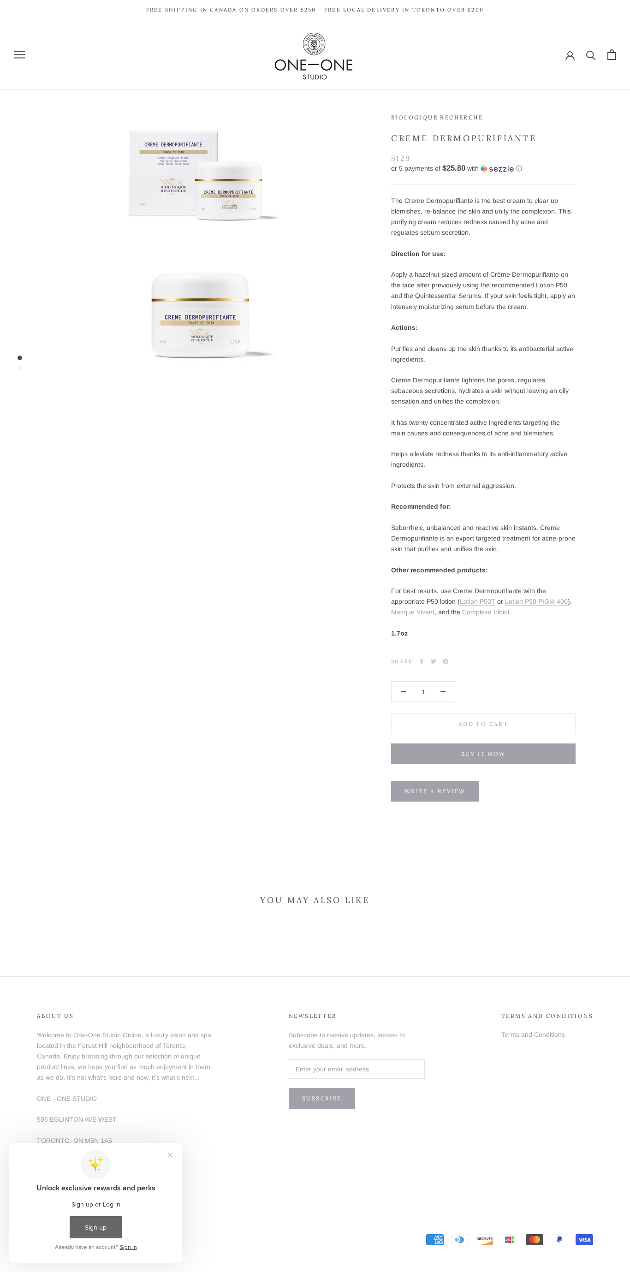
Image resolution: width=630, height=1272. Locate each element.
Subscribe (322, 1098)
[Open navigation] (19, 55)
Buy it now (483, 753)
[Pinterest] (445, 661)
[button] (483, 168)
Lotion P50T (477, 601)
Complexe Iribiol (485, 612)
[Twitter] (433, 661)
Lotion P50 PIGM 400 (536, 601)
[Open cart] (611, 54)
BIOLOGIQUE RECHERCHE (437, 117)
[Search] (591, 54)
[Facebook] (421, 661)
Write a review (435, 791)
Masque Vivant (412, 612)
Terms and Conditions (533, 1034)
